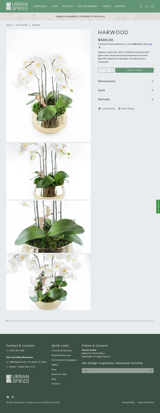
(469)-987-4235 (17, 351)
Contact (56, 384)
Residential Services (61, 355)
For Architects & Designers (64, 360)
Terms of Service (146, 403)
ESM (57, 403)
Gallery (55, 365)
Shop (54, 370)
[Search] (140, 6)
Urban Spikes (19, 403)
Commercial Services (62, 351)
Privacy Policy (128, 403)
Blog (54, 379)
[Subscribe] (151, 370)
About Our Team (59, 374)
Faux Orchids (22, 25)
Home (9, 25)
